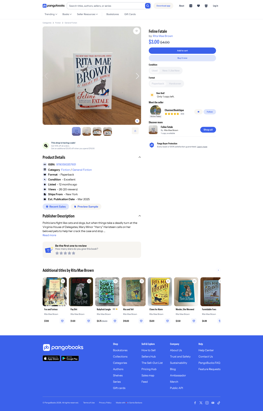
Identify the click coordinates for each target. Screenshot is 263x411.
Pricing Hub (148, 369)
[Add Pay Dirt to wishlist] (89, 281)
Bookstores (112, 14)
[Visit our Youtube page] (213, 402)
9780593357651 (66, 164)
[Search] (148, 5)
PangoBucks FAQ (209, 362)
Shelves (118, 375)
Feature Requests (209, 369)
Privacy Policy (105, 402)
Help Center (206, 350)
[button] (92, 157)
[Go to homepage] (54, 6)
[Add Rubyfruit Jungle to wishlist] (115, 281)
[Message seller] (198, 111)
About (181, 5)
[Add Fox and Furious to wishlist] (63, 281)
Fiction (58, 23)
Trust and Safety (180, 356)
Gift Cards (130, 14)
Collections (120, 356)
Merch (174, 381)
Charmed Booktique (174, 110)
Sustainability (178, 362)
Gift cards (119, 388)
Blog (173, 369)
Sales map (147, 375)
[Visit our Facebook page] (195, 402)
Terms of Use (89, 402)
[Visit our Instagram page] (207, 402)
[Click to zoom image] (92, 75)
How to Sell (148, 350)
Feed (144, 381)
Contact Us (205, 356)
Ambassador (178, 375)
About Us (176, 350)
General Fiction (71, 23)
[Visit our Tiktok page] (218, 402)
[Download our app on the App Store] (51, 358)
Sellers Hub (148, 356)
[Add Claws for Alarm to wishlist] (168, 281)
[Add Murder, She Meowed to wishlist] (194, 281)
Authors (118, 369)
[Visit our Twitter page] (201, 402)
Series (117, 381)
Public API (176, 388)
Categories (47, 23)
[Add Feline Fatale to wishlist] (136, 31)
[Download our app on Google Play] (70, 358)
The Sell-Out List (152, 362)
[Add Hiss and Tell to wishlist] (142, 281)
